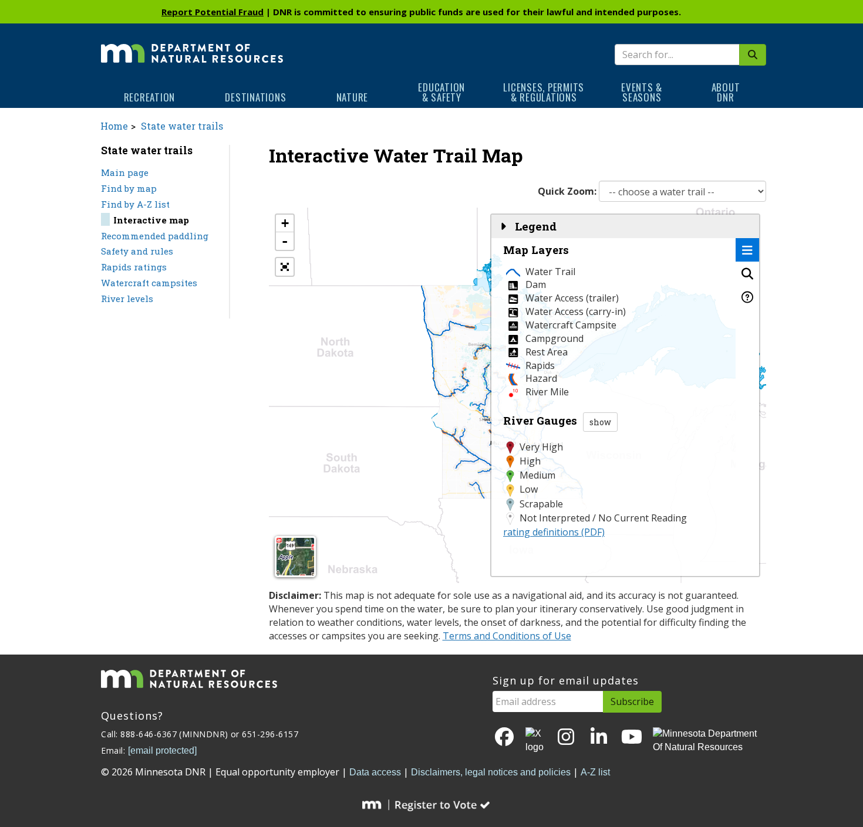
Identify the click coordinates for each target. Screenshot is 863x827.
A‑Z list (595, 772)
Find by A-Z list (135, 204)
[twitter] (535, 740)
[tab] (747, 250)
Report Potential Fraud (212, 12)
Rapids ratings (134, 267)
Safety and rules (137, 251)
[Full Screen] (285, 267)
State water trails (182, 126)
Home (114, 126)
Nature (352, 97)
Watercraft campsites (149, 283)
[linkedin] (599, 737)
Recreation (150, 97)
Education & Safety (441, 92)
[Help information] (747, 297)
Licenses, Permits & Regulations (543, 92)
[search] (752, 55)
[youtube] (631, 737)
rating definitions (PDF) (554, 532)
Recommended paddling (154, 236)
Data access (375, 772)
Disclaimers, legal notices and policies (491, 772)
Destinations (255, 97)
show (600, 422)
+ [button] (285, 223)
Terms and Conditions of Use (507, 635)
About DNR (726, 92)
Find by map (129, 188)
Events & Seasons (641, 92)
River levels (127, 298)
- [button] (285, 241)
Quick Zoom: (567, 191)
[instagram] (566, 737)
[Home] (192, 45)
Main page (125, 172)
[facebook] (504, 737)
